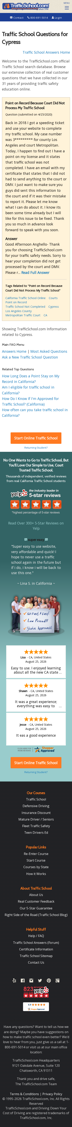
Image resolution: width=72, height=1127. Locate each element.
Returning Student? (36, 447)
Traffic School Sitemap (36, 956)
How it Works (36, 874)
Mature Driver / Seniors (36, 819)
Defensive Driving (36, 806)
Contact (18, 17)
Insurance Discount (36, 813)
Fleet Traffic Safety (36, 826)
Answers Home (14, 351)
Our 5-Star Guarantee (36, 908)
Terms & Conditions (25, 1094)
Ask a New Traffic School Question (30, 357)
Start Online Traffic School (36, 438)
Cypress (53, 306)
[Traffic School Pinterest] (49, 981)
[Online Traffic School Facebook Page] (23, 981)
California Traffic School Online (25, 298)
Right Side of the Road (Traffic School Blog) (36, 915)
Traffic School (36, 799)
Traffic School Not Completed (25, 306)
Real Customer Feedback (36, 901)
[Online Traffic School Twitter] (40, 981)
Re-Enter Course (36, 854)
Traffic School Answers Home (46, 52)
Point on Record (16, 302)
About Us (36, 895)
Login (58, 17)
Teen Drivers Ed (36, 832)
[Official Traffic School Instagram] (31, 981)
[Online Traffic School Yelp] (14, 981)
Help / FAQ (36, 936)
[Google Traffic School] (57, 981)
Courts (53, 298)
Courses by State (36, 867)
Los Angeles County (18, 311)
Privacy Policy (52, 1094)
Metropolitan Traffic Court (22, 315)
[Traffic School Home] (25, 6)
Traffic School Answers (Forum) (36, 942)
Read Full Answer (35, 272)
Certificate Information (36, 949)
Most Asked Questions (48, 351)
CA (45, 315)
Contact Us (36, 962)
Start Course (36, 860)
